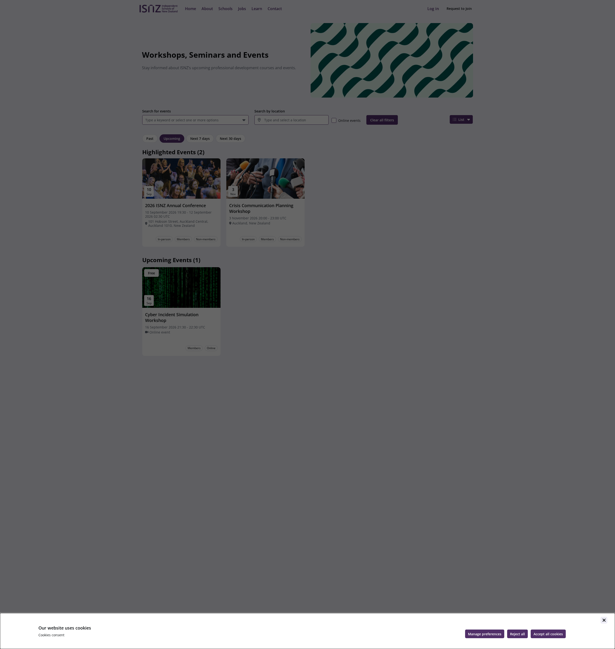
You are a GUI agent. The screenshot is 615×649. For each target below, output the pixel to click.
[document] (307, 631)
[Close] (604, 620)
